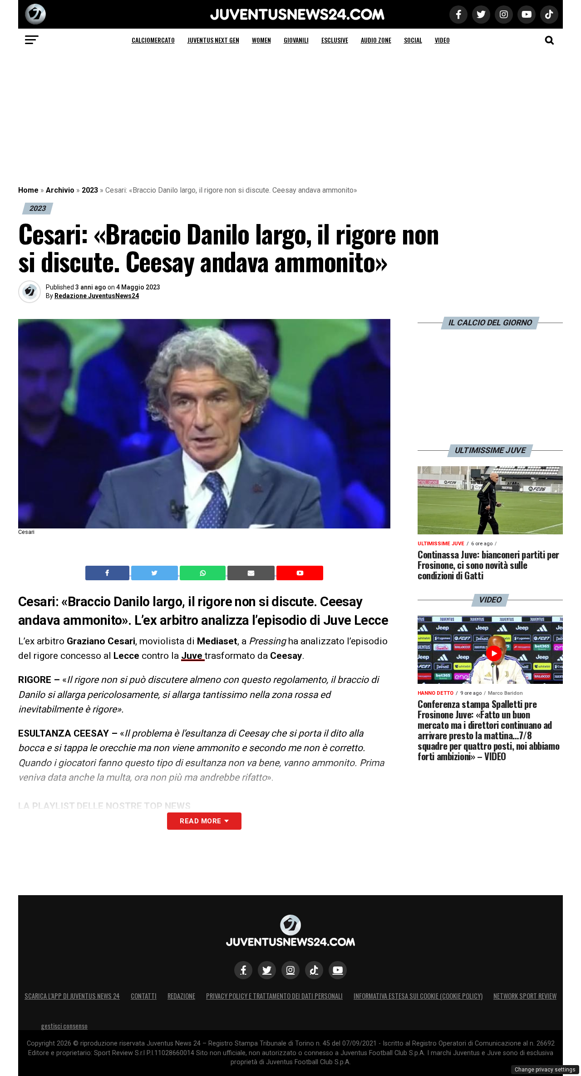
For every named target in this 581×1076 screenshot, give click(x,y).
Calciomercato (153, 40)
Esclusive (334, 40)
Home (28, 190)
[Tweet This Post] (155, 573)
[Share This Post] (204, 573)
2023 (90, 190)
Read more (200, 821)
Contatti (144, 996)
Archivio (60, 190)
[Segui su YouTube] (338, 970)
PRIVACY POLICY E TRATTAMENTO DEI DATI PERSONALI (274, 996)
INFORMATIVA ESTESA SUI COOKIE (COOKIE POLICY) (418, 996)
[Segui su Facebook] (243, 970)
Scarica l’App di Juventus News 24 (72, 996)
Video (442, 40)
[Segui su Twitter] (267, 970)
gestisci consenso (64, 1026)
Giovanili (296, 40)
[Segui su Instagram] (290, 970)
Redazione (181, 996)
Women (261, 40)
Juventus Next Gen (213, 40)
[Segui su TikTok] (314, 970)
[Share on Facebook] (108, 573)
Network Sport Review (524, 996)
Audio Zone (376, 40)
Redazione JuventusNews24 (96, 295)
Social (413, 40)
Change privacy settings (545, 1069)
